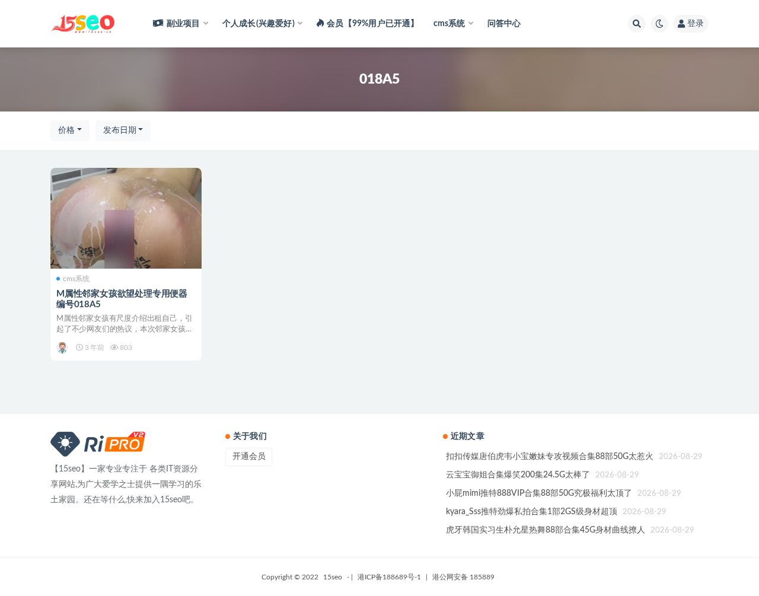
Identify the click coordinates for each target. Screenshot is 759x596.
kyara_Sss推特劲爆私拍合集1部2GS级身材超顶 (531, 512)
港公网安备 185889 (463, 577)
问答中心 (504, 24)
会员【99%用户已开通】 (373, 24)
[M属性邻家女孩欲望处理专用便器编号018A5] (126, 218)
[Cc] (63, 347)
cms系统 (76, 278)
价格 (66, 130)
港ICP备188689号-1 (389, 577)
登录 (695, 24)
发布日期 (119, 130)
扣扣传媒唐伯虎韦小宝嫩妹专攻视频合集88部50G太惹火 (549, 456)
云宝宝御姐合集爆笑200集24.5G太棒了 (518, 475)
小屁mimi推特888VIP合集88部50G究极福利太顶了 (539, 493)
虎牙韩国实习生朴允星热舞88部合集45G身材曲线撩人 (545, 530)
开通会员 (249, 456)
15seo (332, 577)
